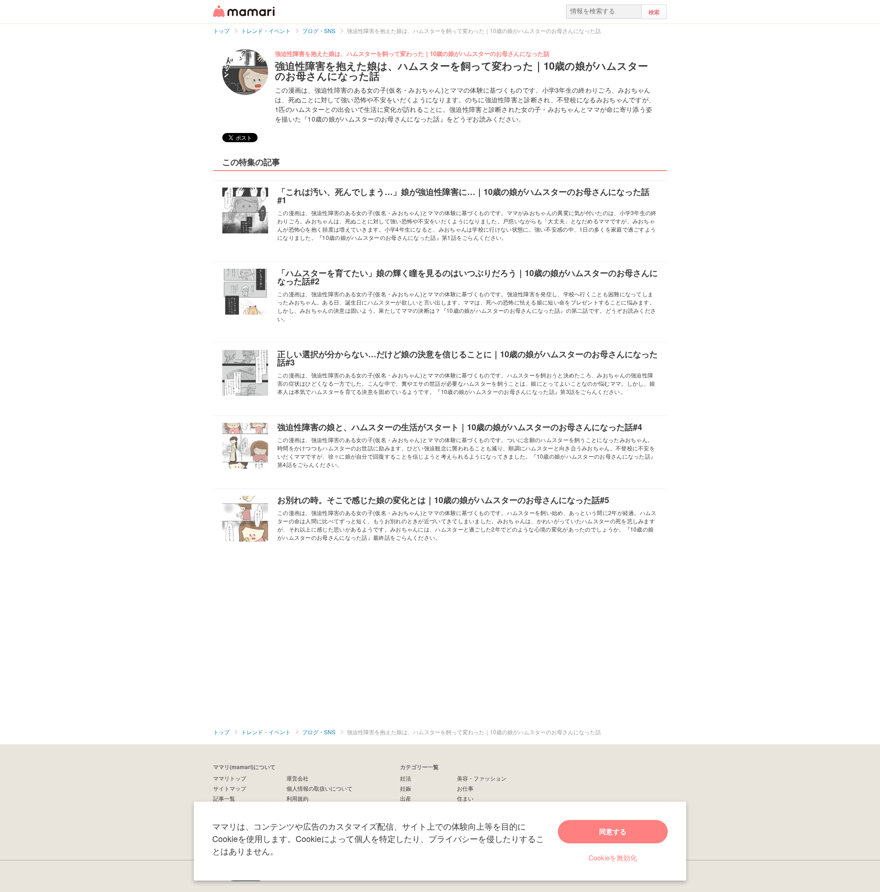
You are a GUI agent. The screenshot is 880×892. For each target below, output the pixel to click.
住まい (465, 798)
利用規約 (297, 798)
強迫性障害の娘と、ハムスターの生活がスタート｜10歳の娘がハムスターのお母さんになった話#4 (459, 427)
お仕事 (465, 788)
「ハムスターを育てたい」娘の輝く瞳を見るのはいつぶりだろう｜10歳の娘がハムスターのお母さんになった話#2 (467, 277)
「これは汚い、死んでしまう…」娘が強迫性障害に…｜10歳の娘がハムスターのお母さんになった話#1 (463, 196)
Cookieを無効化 (612, 857)
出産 (405, 798)
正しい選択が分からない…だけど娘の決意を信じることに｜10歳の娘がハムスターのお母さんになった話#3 (467, 358)
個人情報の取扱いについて (319, 788)
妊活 (405, 778)
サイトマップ (229, 788)
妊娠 (405, 788)
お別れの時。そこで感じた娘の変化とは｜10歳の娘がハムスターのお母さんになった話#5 (443, 500)
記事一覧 (224, 798)
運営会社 (297, 778)
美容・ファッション (481, 778)
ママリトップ (229, 778)
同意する (613, 831)
